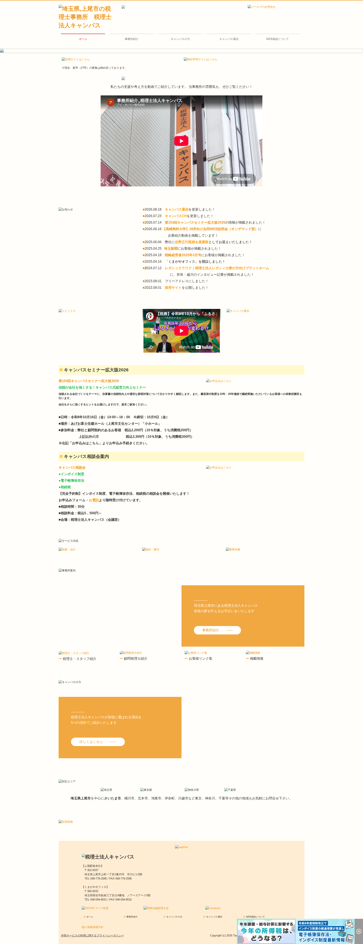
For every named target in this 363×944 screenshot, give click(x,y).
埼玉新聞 (171, 248)
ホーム (83, 39)
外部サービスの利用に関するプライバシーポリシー (92, 935)
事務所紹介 (131, 39)
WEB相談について (277, 39)
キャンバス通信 (228, 39)
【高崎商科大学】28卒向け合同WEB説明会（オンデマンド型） (210, 229)
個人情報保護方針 (93, 927)
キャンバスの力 (180, 39)
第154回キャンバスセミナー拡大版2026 (195, 222)
